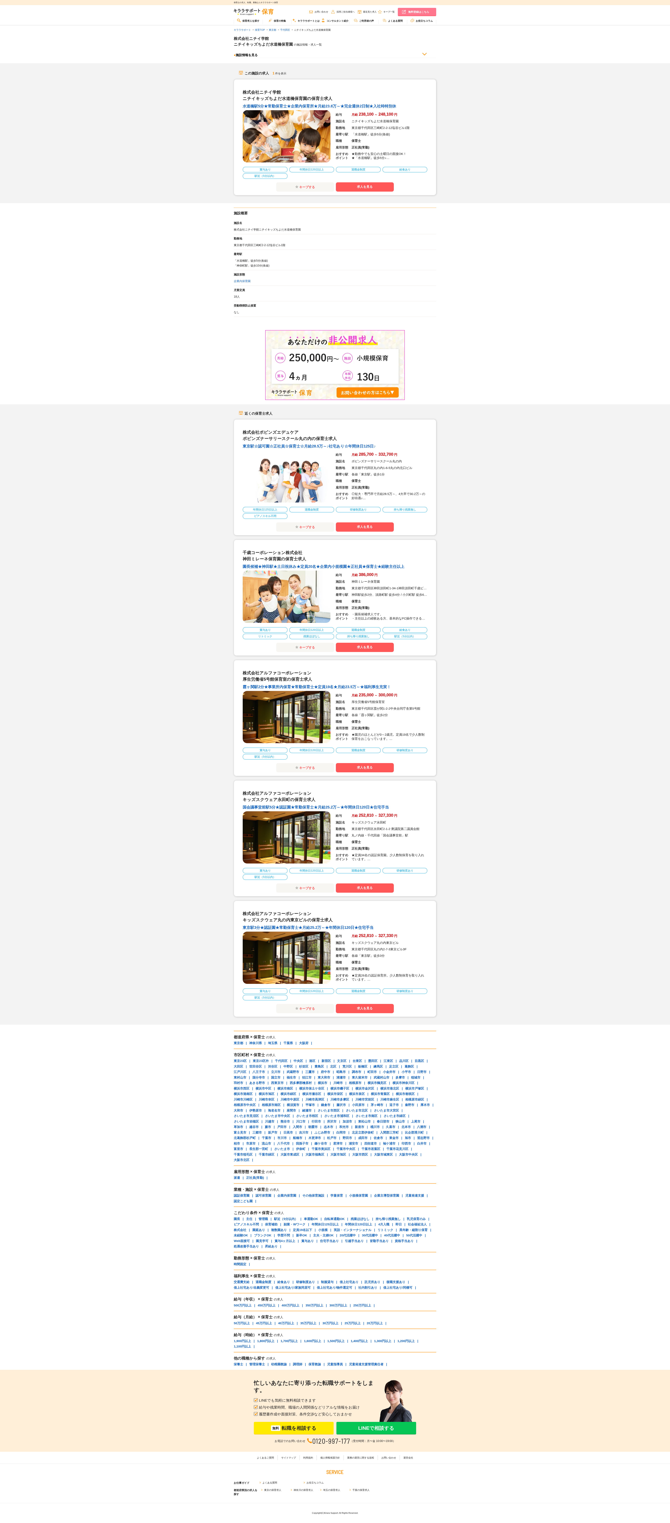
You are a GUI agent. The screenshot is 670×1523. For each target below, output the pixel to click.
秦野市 (409, 1105)
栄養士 (238, 1364)
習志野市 (423, 1138)
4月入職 (383, 1224)
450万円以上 (267, 1305)
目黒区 (419, 1061)
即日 (399, 1224)
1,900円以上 (242, 1341)
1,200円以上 (406, 1341)
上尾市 (415, 1121)
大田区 (238, 1066)
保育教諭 (314, 1364)
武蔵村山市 (381, 1077)
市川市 (282, 1138)
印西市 (406, 1143)
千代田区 (281, 1061)
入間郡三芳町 (389, 1132)
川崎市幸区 (266, 1099)
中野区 (288, 1066)
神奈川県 (255, 1043)
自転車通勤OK (334, 1219)
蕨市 (268, 1127)
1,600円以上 (312, 1341)
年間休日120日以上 (358, 1224)
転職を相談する (294, 1428)
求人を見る (365, 186)
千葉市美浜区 (321, 1149)
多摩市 (400, 1077)
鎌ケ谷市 (321, 1143)
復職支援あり (395, 1282)
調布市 (356, 1072)
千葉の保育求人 (361, 1490)
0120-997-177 (331, 1441)
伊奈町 (301, 1149)
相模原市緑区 (414, 1099)
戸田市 (282, 1127)
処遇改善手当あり (246, 1246)
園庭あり (258, 1230)
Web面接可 (242, 1241)
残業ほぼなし (360, 1219)
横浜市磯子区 (339, 1088)
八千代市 (283, 1143)
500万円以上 (243, 1305)
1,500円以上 (336, 1341)
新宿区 (326, 1061)
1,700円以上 (289, 1341)
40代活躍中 (392, 1235)
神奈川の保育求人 (303, 1490)
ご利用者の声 (366, 20)
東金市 (394, 1138)
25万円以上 (353, 1323)
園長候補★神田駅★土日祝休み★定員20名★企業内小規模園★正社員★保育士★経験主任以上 (323, 566)
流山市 (266, 1143)
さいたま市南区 (367, 1116)
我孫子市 (302, 1143)
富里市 (238, 1149)
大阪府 (303, 1043)
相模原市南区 (271, 1105)
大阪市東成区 (290, 1154)
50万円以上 (242, 1323)
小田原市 (358, 1105)
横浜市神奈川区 (404, 1083)
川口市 (301, 1121)
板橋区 (362, 1066)
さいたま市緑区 (395, 1116)
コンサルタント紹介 (338, 20)
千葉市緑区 (266, 1154)
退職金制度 (263, 1282)
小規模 (323, 1230)
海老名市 (274, 1110)
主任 (249, 1219)
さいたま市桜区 (307, 1116)
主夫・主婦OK (323, 1235)
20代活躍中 (348, 1235)
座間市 (291, 1110)
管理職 (263, 1219)
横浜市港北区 (389, 1088)
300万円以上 (338, 1305)
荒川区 (347, 1066)
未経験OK (241, 1235)
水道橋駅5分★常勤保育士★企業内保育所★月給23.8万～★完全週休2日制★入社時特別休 (319, 106)
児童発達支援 (414, 1195)
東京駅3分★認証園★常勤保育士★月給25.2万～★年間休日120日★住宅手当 (308, 927)
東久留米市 (360, 1077)
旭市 (408, 1138)
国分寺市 (258, 1077)
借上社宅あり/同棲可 (397, 1287)
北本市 (406, 1127)
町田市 (372, 1072)
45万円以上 (264, 1323)
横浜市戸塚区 (414, 1088)
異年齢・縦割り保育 (413, 1230)
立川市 (276, 1072)
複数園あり (279, 1230)
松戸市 (332, 1138)
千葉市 (266, 1138)
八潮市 (421, 1127)
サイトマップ (288, 1457)
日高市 (288, 1132)
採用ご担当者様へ (346, 11)
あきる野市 (257, 1083)
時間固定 (240, 1264)
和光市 (344, 1127)
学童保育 (336, 1195)
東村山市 (240, 1077)
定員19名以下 (302, 1230)
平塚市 (310, 1105)
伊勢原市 (255, 1110)
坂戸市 (272, 1132)
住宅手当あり (329, 1241)
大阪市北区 (242, 1160)
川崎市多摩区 (339, 1099)
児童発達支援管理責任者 (366, 1364)
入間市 (297, 1127)
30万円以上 (330, 1323)
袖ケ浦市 (389, 1143)
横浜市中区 (263, 1088)
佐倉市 (378, 1138)
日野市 (422, 1072)
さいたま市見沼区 (246, 1116)
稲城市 (415, 1077)
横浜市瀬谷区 (311, 1094)
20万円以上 (375, 1323)
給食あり (283, 1282)
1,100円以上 (242, 1346)
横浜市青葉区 (380, 1094)
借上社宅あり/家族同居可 (293, 1287)
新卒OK (301, 1235)
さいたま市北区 (357, 1110)
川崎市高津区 (315, 1099)
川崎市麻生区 (389, 1099)
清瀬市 (341, 1077)
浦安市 (353, 1143)
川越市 (269, 1121)
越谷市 (254, 1127)
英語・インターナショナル (352, 1230)
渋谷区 (272, 1066)
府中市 (325, 1072)
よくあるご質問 (265, 1457)
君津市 (338, 1143)
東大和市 (324, 1077)
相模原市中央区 (245, 1105)
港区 (312, 1061)
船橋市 (297, 1138)
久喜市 (390, 1127)
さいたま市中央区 (277, 1116)
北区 (333, 1066)
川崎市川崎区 (243, 1099)
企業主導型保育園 (386, 1195)
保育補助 (271, 1224)
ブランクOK (262, 1235)
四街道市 (370, 1143)
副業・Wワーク (295, 1224)
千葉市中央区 (346, 1149)
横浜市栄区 (335, 1094)
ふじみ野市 (322, 1132)
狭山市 (400, 1121)
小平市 (406, 1072)
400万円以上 (290, 1305)
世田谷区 (255, 1066)
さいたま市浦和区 (336, 1116)
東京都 (238, 1043)
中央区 (298, 1061)
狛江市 (307, 1077)
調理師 (297, 1364)
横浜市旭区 (266, 1094)
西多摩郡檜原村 (301, 1083)
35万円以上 (308, 1323)
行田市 (316, 1121)
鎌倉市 (325, 1105)
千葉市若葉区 (371, 1149)
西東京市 (277, 1083)
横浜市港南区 (243, 1094)
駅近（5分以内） (286, 1219)
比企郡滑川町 (414, 1132)
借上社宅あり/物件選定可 (334, 1287)
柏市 (237, 1143)
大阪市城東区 (383, 1154)
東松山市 (364, 1121)
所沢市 (332, 1121)
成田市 (363, 1138)
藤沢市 (341, 1105)
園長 (237, 1219)
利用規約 (308, 1457)
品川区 (404, 1061)
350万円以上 (314, 1305)
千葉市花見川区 (397, 1149)
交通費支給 (242, 1282)
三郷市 (257, 1132)
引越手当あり (354, 1241)
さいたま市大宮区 (386, 1110)
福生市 (291, 1077)
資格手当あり (404, 1241)
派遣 (237, 1177)
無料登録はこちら (418, 11)
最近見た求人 (370, 11)
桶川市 (375, 1127)
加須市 (347, 1121)
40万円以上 (286, 1323)
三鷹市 (310, 1072)
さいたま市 (282, 1149)
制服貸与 (327, 1282)
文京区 (342, 1061)
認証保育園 (242, 1195)
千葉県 (288, 1043)
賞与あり (307, 1241)
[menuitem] (248, 22)
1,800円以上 (265, 1341)
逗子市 (394, 1105)
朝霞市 (313, 1127)
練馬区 (378, 1066)
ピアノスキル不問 (246, 1224)
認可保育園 (263, 1195)
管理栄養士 (257, 1364)
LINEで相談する (376, 1428)
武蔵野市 (293, 1072)
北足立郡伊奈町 (363, 1132)
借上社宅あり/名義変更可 (251, 1287)
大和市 (238, 1110)
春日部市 (383, 1121)
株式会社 (240, 1230)
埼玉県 (272, 1043)
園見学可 (262, 1241)
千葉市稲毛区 (243, 1154)
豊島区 (319, 1066)
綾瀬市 (307, 1110)
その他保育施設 (313, 1195)
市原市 (251, 1143)
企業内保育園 (242, 281)
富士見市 (240, 1132)
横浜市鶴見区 (377, 1083)
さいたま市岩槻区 (246, 1121)
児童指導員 (335, 1364)
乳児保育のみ (416, 1219)
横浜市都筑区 (405, 1094)
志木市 (328, 1127)
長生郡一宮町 (258, 1149)
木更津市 (314, 1138)
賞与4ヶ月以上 (285, 1241)
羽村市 (238, 1083)
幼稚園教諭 (279, 1364)
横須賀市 (293, 1105)
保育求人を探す (250, 20)
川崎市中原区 (290, 1099)
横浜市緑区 (288, 1094)
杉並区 (303, 1066)
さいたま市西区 (329, 1110)
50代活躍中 (414, 1235)
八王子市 (258, 1072)
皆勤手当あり (379, 1241)
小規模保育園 (358, 1195)
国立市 (276, 1077)
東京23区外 (261, 1061)
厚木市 (425, 1105)
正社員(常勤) (255, 1177)
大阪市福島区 (315, 1154)
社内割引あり (367, 1287)
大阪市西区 (360, 1154)
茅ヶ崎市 (377, 1105)
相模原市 (355, 1083)
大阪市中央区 (408, 1154)
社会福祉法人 (417, 1224)
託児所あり (372, 1282)
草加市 (238, 1127)
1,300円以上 (382, 1341)
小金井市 (389, 1072)
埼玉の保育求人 (331, 1490)
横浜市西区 (242, 1088)
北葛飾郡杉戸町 (245, 1138)
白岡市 (341, 1132)
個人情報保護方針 (330, 1457)
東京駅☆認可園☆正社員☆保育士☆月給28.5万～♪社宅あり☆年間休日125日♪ (309, 446)
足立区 (394, 1066)
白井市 (422, 1143)
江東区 (388, 1061)
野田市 (347, 1138)
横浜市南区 (285, 1088)
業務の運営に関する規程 (360, 1457)
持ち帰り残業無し (388, 1219)
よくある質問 (395, 20)
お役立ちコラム (424, 20)
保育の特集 (280, 20)
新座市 (359, 1127)
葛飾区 (409, 1066)
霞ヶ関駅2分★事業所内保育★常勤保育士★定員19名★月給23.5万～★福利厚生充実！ (317, 687)
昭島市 (341, 1072)
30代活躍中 (370, 1235)
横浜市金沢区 (364, 1088)
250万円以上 (362, 1305)
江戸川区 (240, 1072)
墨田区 (373, 1061)
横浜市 (322, 1083)
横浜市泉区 (357, 1094)
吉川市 (303, 1132)
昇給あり (271, 1246)
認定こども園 (243, 1201)
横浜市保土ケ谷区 (311, 1088)
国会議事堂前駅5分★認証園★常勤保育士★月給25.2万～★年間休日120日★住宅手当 (316, 807)
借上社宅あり (349, 1282)
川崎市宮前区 (364, 1099)
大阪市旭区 (338, 1154)
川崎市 (338, 1083)
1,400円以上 (359, 1341)
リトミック (385, 1230)
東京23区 (240, 1061)
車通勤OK (311, 1219)
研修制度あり (305, 1282)
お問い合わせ (321, 11)
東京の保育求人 (272, 1490)
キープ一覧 (389, 11)
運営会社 (408, 1457)
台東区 (357, 1061)
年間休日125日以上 (325, 1224)
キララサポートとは (309, 20)
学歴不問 (283, 1235)
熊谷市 (285, 1121)
